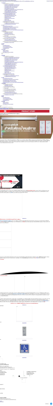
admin (4, 107)
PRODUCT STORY (6, 108)
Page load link (1, 401)
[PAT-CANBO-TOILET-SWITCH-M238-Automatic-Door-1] (24, 338)
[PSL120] (24, 321)
